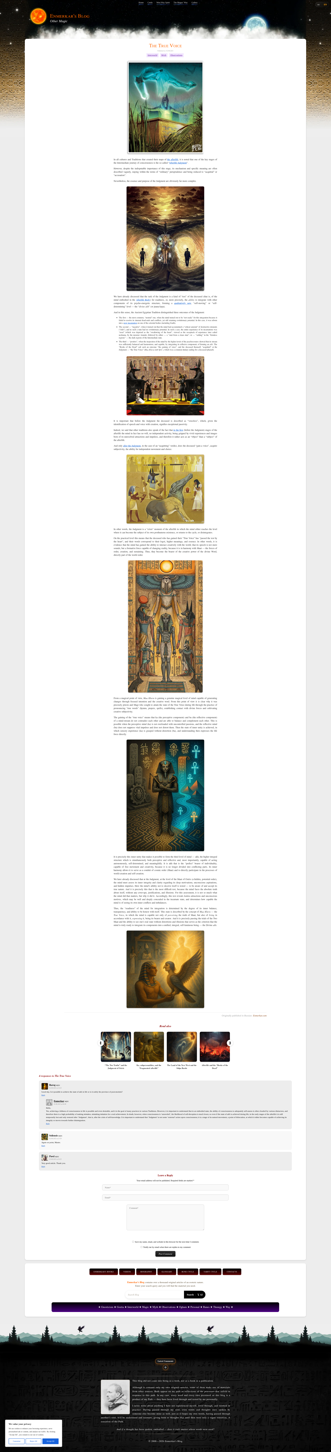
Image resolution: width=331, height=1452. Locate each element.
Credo (150, 2)
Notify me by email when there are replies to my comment (167, 1247)
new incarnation (130, 323)
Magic (145, 1307)
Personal (195, 1307)
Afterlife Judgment (178, 162)
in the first (178, 429)
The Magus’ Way (181, 2)
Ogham (183, 1307)
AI (201, 1294)
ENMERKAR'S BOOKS (104, 1271)
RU (319, 4)
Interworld (152, 55)
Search (190, 1294)
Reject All (33, 1441)
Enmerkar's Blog (69, 15)
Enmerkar (59, 1101)
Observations (176, 55)
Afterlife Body (143, 299)
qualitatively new (182, 303)
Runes (206, 1307)
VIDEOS (127, 1271)
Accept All (50, 1441)
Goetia (120, 1307)
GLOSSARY (167, 1271)
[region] (33, 1433)
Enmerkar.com (260, 1015)
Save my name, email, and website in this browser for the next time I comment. (167, 1242)
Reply (43, 1095)
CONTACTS (232, 1271)
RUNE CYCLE (188, 1271)
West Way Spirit (163, 2)
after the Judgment (132, 445)
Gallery (194, 2)
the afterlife (172, 159)
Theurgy (217, 1307)
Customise (16, 1441)
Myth (163, 55)
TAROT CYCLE (210, 1271)
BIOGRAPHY (146, 1271)
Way (228, 1307)
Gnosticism (107, 1307)
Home (141, 2)
